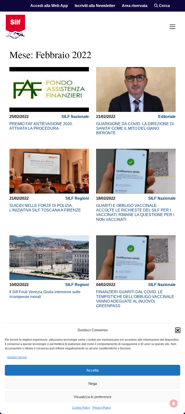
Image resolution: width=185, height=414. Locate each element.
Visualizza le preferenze (92, 397)
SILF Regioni (77, 198)
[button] (177, 330)
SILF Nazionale (75, 117)
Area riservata (134, 6)
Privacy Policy (101, 407)
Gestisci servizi (17, 357)
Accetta (92, 370)
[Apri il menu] (172, 27)
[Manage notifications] (174, 403)
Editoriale (167, 117)
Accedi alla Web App (49, 6)
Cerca (164, 6)
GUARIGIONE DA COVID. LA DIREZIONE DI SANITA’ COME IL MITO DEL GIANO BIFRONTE (135, 128)
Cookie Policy (81, 407)
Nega (92, 383)
